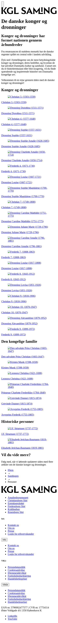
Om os (11, 528)
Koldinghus (14, 509)
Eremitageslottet (16, 503)
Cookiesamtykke (16, 570)
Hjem (10, 470)
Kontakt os (13, 525)
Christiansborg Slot (17, 500)
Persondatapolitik (16, 567)
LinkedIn (12, 616)
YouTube (12, 618)
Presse (11, 531)
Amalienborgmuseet (18, 497)
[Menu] (2, 4)
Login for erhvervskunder (21, 533)
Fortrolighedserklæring (19, 576)
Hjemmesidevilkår (17, 573)
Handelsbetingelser (17, 578)
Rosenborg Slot (16, 512)
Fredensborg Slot (16, 506)
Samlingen (13, 476)
